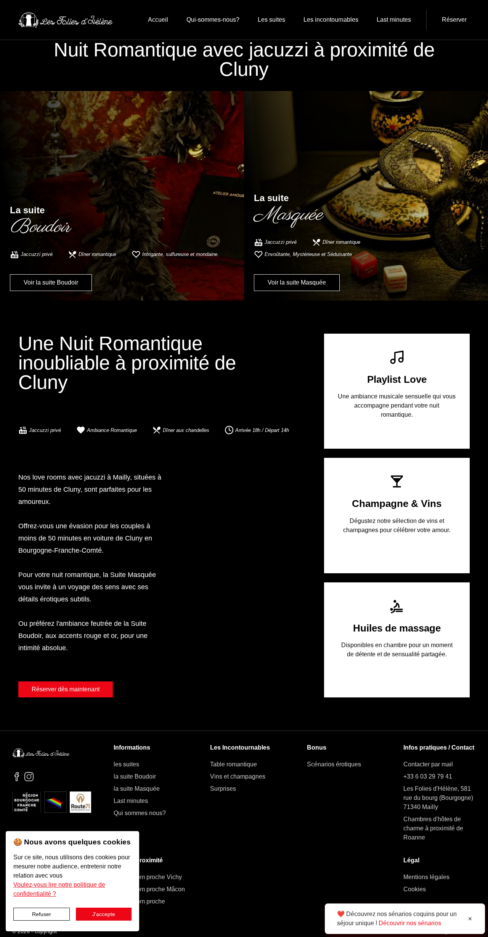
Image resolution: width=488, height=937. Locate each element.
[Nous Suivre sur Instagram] (29, 777)
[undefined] (65, 20)
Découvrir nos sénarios (410, 923)
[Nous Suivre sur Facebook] (16, 777)
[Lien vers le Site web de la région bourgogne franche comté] (26, 802)
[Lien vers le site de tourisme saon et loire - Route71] (80, 802)
